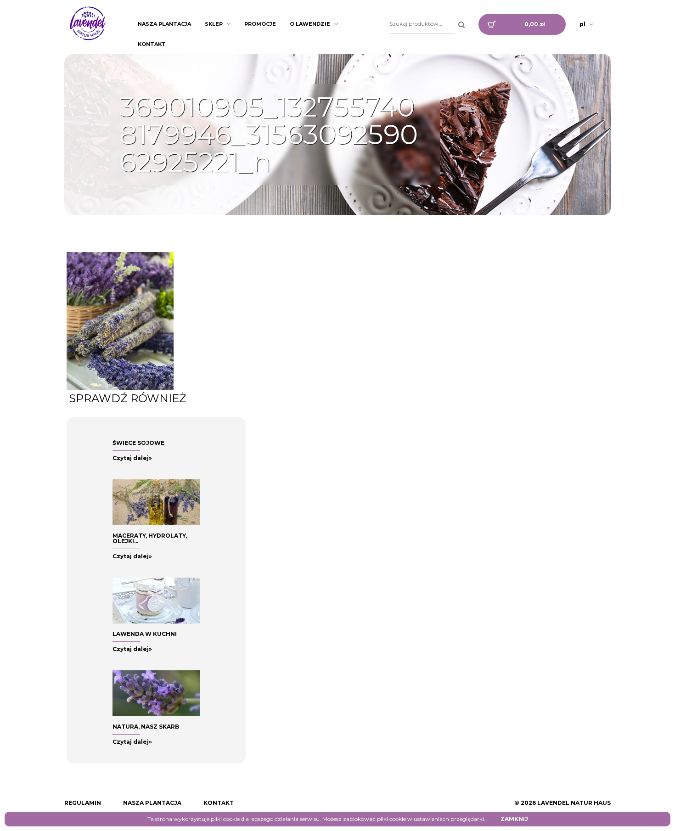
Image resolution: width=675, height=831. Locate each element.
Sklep (214, 24)
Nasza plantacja (164, 24)
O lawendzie (310, 24)
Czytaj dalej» (132, 458)
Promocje (260, 24)
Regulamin (82, 802)
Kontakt (152, 44)
